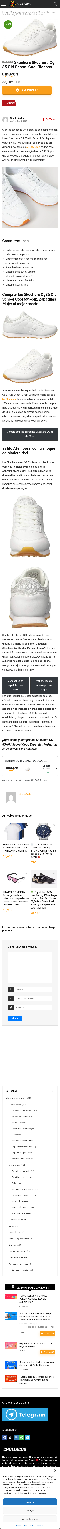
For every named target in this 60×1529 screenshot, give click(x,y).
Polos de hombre (19, 1123)
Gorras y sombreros (18, 1251)
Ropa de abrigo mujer (21, 1207)
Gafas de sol (14, 1232)
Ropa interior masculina (22, 1147)
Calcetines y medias (18, 1257)
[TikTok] (10, 1437)
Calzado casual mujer (21, 1171)
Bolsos (15, 1183)
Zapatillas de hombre (21, 1159)
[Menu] (3, 4)
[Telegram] (27, 1437)
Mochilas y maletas (17, 1219)
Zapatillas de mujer (20, 1177)
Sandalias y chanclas (18, 1238)
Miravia (22, 1351)
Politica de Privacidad (25, 1525)
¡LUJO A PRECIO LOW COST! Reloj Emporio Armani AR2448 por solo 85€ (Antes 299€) (43, 850)
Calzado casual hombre (22, 1111)
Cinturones (14, 1245)
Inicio (5, 12)
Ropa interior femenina (21, 1213)
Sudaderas (16, 1135)
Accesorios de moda (18, 1264)
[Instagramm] (16, 1437)
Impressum (40, 1525)
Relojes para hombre (21, 1117)
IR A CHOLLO (29, 90)
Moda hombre (15, 1104)
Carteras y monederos (21, 1270)
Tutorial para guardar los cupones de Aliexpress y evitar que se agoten (36, 1379)
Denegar (30, 1510)
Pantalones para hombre (22, 1141)
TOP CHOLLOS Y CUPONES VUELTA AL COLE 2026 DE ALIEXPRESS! (33, 1298)
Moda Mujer (38, 12)
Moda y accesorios (19, 12)
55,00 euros (33, 147)
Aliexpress (23, 1306)
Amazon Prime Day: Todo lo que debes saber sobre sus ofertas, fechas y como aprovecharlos (35, 1316)
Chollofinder (17, 118)
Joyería (12, 1226)
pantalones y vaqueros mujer (24, 1189)
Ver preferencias (30, 1519)
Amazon (22, 1332)
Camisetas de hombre (21, 1129)
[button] (55, 1470)
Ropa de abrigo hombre (22, 1153)
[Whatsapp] (21, 1437)
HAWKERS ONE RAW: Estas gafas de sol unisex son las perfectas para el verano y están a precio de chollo (16, 898)
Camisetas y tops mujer (22, 1195)
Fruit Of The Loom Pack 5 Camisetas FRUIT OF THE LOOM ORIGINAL (16, 847)
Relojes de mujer (19, 1201)
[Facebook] (4, 1437)
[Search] (55, 4)
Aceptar (30, 1502)
